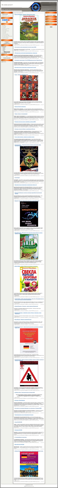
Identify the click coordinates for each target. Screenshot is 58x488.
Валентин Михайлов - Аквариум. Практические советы (25, 14)
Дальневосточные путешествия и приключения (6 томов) (25, 67)
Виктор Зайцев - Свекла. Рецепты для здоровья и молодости (26, 266)
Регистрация (6, 9)
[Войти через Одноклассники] (7, 22)
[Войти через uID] (3, 20)
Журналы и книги (4, 28)
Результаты (3, 52)
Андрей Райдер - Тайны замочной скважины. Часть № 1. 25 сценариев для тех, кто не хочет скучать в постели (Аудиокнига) (29, 299)
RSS (55, 9)
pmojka (29, 65)
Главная (3, 9)
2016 (17, 12)
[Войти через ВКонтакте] (5, 20)
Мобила (3, 26)
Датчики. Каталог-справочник (20, 106)
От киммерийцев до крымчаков (21, 437)
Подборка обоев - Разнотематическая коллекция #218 (25, 392)
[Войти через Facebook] (7, 20)
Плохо (4, 50)
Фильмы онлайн (4, 38)
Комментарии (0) (37, 65)
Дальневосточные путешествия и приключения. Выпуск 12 (26, 184)
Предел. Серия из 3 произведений (21, 113)
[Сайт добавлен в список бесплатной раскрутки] (4, 61)
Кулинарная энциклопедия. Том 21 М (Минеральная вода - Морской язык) (28, 60)
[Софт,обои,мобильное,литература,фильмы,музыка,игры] (6, 56)
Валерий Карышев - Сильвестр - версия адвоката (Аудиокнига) (26, 306)
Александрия (17, 177)
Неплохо (4, 49)
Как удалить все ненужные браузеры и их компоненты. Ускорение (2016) (28, 408)
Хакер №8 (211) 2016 (18, 422)
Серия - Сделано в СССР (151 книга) (21, 74)
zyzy (28, 310)
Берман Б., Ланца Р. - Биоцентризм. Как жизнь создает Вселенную (27, 200)
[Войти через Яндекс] (9, 20)
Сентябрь (20, 12)
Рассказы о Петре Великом (20, 400)
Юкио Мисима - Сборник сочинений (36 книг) (23, 319)
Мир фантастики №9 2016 (19, 444)
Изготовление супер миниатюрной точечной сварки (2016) (25, 47)
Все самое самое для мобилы (6, 36)
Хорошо (4, 48)
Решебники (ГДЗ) (4, 37)
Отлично (4, 47)
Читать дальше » (40, 57)
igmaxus (27, 398)
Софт (3, 27)
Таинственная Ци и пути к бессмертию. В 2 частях (24, 414)
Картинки (3, 29)
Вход (9, 9)
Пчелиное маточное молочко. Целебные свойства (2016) (25, 121)
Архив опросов (7, 52)
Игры (3, 25)
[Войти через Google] (11, 20)
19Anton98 (29, 104)
